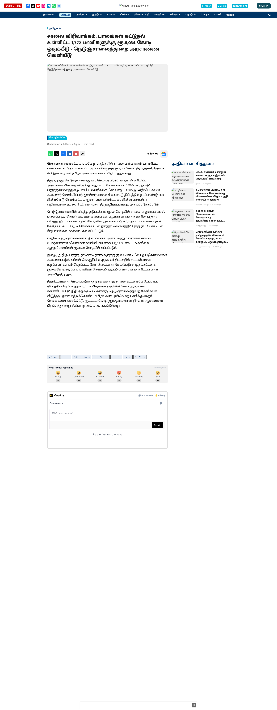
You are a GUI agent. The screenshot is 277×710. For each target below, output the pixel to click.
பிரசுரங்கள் (240, 6)
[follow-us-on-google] (164, 154)
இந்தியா (97, 14)
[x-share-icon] (56, 156)
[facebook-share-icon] (63, 156)
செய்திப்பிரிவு (57, 138)
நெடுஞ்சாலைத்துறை (82, 357)
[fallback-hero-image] (183, 177)
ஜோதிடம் (190, 14)
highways (128, 357)
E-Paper (206, 6)
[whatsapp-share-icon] (50, 156)
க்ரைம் (205, 14)
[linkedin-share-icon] (69, 156)
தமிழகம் (81, 14)
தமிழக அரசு (53, 357)
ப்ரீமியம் (65, 15)
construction (116, 357)
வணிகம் (159, 14)
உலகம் (111, 14)
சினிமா (124, 14)
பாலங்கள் (65, 357)
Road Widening (140, 357)
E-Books (222, 6)
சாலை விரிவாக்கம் (101, 357)
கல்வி (217, 14)
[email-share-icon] (76, 156)
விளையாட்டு (141, 14)
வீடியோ (175, 14)
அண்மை (48, 14)
